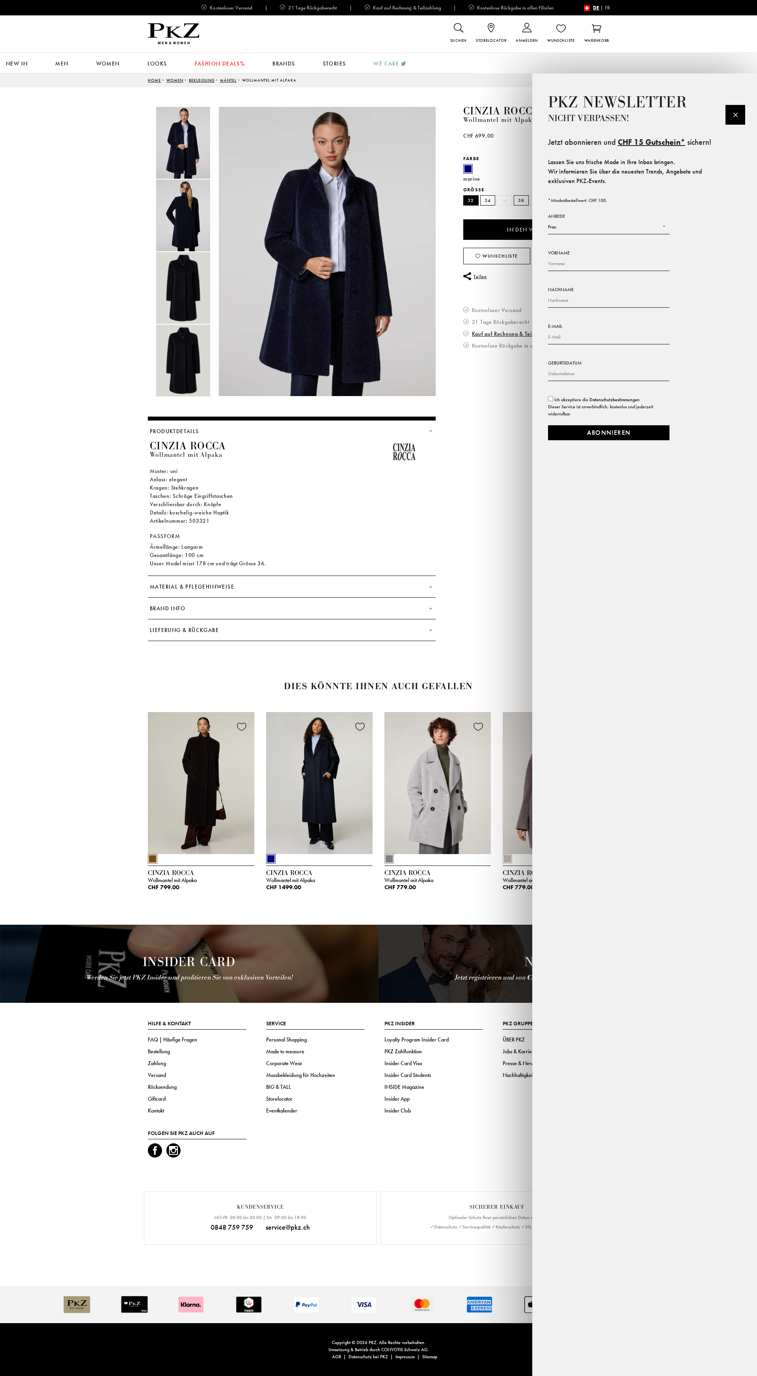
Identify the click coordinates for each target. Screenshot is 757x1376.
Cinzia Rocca (501, 111)
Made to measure (285, 1051)
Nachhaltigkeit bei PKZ (527, 1075)
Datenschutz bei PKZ (368, 1357)
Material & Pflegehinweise (192, 586)
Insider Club (397, 1110)
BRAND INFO (167, 608)
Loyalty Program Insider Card (416, 1039)
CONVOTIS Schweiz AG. (405, 1349)
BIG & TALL (278, 1086)
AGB (336, 1357)
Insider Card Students (407, 1075)
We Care (386, 63)
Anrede (556, 216)
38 (521, 200)
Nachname (561, 289)
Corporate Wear (284, 1063)
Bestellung (159, 1051)
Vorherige (128, 785)
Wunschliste (499, 256)
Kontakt (156, 1110)
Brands (283, 63)
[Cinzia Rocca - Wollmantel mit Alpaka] (201, 781)
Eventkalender (281, 1110)
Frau (552, 227)
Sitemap (429, 1357)
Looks (157, 63)
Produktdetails (174, 431)
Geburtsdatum (565, 363)
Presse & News (519, 1063)
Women (108, 63)
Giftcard (157, 1098)
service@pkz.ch (288, 1227)
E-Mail (555, 326)
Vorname (559, 253)
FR (607, 7)
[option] (191, 143)
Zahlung (157, 1063)
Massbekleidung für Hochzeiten (300, 1075)
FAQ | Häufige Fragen (172, 1039)
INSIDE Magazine (404, 1086)
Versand (157, 1075)
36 (504, 200)
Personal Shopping (286, 1039)
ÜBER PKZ (514, 1039)
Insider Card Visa (403, 1063)
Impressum (405, 1357)
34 (488, 200)
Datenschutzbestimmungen (614, 399)
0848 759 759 (232, 1227)
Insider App (397, 1098)
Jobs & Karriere (520, 1051)
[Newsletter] (735, 115)
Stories (334, 63)
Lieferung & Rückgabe (184, 630)
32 (471, 200)
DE (596, 7)
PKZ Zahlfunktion (403, 1051)
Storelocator (279, 1098)
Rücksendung (162, 1086)
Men (61, 63)
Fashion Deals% (220, 63)
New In (17, 63)
